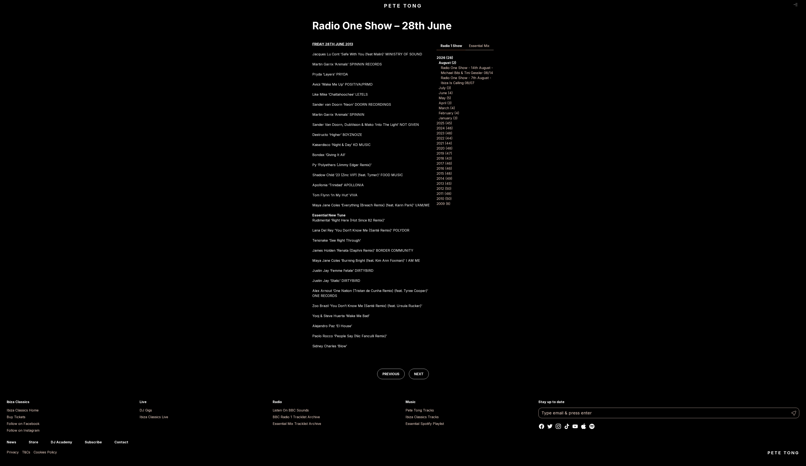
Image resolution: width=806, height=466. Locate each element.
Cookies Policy (45, 452)
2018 (444, 158)
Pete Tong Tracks (420, 410)
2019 (444, 153)
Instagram (558, 426)
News (11, 442)
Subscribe (93, 442)
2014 (444, 178)
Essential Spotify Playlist (425, 424)
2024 (445, 128)
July (445, 88)
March (447, 108)
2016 (444, 168)
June (446, 93)
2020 (445, 148)
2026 (445, 58)
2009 (443, 204)
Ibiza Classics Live (154, 417)
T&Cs (26, 452)
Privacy (13, 452)
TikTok (567, 426)
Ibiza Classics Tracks (422, 417)
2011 (444, 193)
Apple (583, 426)
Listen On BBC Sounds (291, 410)
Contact (121, 442)
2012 (444, 188)
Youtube (575, 426)
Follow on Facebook (23, 424)
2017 (444, 163)
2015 (444, 173)
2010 (444, 199)
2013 (444, 183)
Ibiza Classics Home (23, 410)
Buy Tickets (16, 417)
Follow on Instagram (23, 430)
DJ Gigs (146, 410)
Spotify (592, 426)
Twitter (550, 426)
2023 (444, 133)
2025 (444, 123)
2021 (444, 143)
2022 (445, 138)
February (449, 113)
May (445, 98)
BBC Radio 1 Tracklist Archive (296, 417)
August (447, 63)
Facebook (541, 426)
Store (33, 442)
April (445, 103)
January (448, 118)
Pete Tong (403, 6)
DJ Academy (61, 442)
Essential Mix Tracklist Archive (297, 424)
